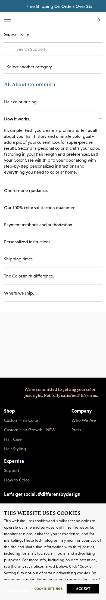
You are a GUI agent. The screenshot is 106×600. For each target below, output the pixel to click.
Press (76, 429)
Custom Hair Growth (30, 429)
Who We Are (83, 420)
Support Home (16, 34)
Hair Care (13, 439)
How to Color (16, 479)
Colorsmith (53, 19)
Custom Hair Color (21, 420)
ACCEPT (83, 589)
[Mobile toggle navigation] (9, 19)
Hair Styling (15, 448)
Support (11, 470)
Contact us (53, 389)
